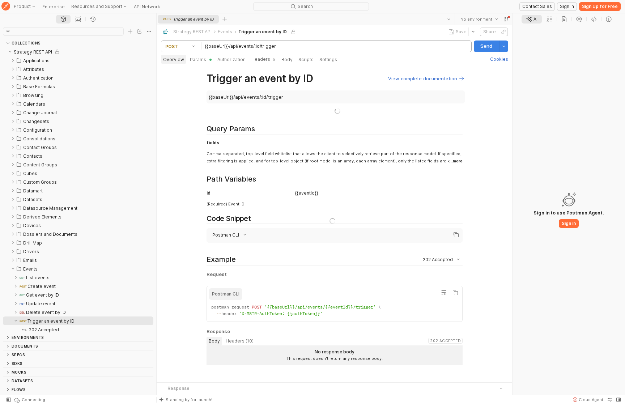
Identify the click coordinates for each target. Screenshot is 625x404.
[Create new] (130, 31)
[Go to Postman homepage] (5, 7)
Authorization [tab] (231, 59)
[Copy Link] (503, 31)
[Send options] (503, 46)
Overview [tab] (173, 59)
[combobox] (478, 19)
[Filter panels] (8, 31)
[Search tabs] (448, 19)
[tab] (63, 19)
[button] (506, 19)
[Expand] (13, 60)
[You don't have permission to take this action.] (224, 19)
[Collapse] (10, 52)
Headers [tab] (263, 59)
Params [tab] (198, 59)
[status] (30, 399)
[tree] (78, 190)
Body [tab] (287, 59)
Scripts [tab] (306, 59)
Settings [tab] (328, 59)
